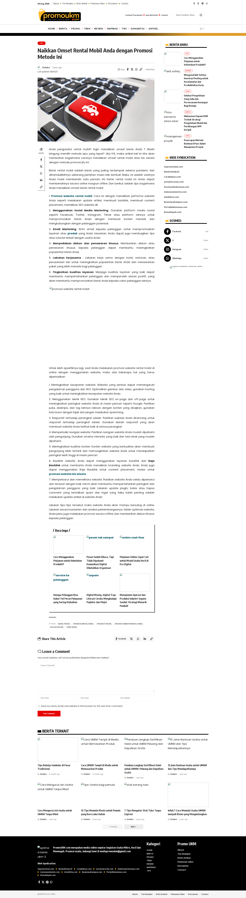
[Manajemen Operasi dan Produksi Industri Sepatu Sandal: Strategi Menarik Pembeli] (135, 582)
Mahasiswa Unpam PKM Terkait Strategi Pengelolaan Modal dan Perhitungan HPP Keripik (196, 123)
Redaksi (46, 67)
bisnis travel (64, 624)
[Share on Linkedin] (41, 180)
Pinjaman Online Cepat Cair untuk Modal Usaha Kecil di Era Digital (134, 560)
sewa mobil (72, 627)
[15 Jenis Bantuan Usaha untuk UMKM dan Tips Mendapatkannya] (188, 749)
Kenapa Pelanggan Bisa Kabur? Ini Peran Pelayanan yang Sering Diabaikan (67, 598)
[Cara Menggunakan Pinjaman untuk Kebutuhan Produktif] (68, 544)
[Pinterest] (202, 3)
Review (188, 71)
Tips (41, 43)
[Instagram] (186, 249)
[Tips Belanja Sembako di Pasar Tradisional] (58, 749)
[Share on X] (132, 69)
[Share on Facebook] (128, 69)
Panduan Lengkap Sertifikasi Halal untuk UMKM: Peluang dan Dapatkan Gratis (143, 769)
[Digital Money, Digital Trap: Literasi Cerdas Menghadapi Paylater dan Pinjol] (102, 582)
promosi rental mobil (83, 624)
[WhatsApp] (206, 3)
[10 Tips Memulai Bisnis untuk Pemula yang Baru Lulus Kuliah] (101, 795)
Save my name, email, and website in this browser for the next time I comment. (82, 706)
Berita (188, 112)
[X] (198, 3)
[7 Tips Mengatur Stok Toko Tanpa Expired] (144, 795)
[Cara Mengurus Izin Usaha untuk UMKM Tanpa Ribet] (58, 795)
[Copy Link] (141, 69)
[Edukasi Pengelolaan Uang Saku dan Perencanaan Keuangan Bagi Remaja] (173, 96)
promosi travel (104, 624)
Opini (187, 91)
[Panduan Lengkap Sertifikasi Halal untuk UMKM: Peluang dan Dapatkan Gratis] (144, 749)
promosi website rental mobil (129, 624)
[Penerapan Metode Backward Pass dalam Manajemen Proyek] (173, 141)
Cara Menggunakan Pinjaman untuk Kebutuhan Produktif (67, 560)
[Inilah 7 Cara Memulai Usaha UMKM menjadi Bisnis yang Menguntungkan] (188, 795)
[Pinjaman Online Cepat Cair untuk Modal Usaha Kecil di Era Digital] (135, 544)
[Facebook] (194, 3)
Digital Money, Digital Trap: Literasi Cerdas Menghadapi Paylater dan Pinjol (102, 598)
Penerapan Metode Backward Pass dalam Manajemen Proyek (195, 143)
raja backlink (56, 627)
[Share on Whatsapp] (137, 69)
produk (72, 233)
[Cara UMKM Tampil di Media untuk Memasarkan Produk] (101, 749)
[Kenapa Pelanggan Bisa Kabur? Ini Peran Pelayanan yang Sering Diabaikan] (68, 582)
